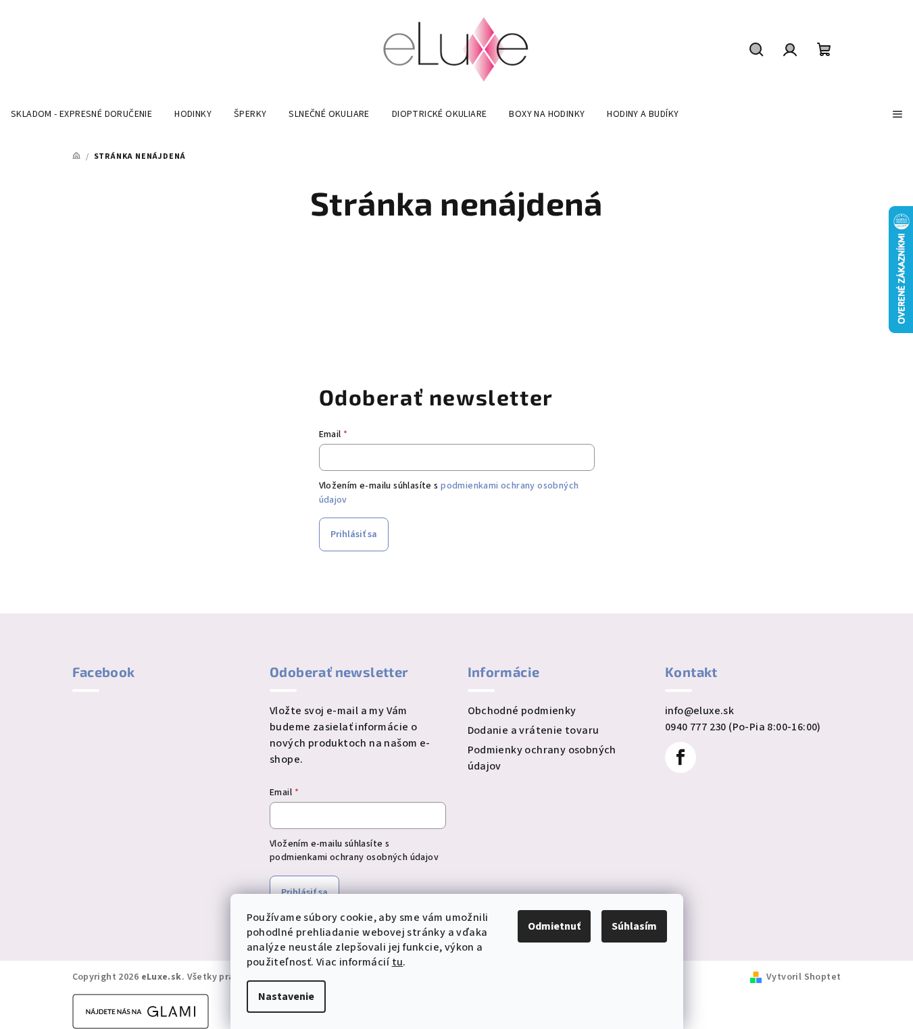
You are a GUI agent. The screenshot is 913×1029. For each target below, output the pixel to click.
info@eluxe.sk (699, 710)
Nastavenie (286, 996)
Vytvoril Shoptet (803, 977)
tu (397, 962)
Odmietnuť (554, 926)
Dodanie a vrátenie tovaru (533, 730)
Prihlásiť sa (353, 534)
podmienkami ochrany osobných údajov (354, 857)
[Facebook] (680, 757)
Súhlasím (634, 926)
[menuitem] (81, 114)
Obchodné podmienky (522, 710)
